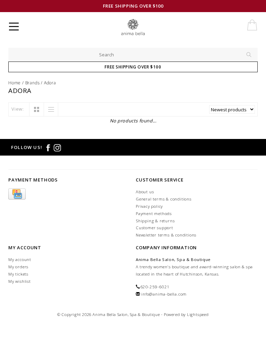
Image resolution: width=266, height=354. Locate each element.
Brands (32, 83)
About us (145, 191)
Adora (50, 83)
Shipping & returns (155, 220)
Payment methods (154, 213)
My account (19, 259)
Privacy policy (149, 206)
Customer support (154, 227)
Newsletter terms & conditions (166, 234)
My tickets (18, 274)
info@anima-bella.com (164, 294)
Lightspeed (198, 314)
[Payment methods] (17, 194)
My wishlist (19, 281)
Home (14, 83)
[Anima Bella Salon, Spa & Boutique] (138, 27)
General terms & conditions (164, 199)
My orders (18, 266)
